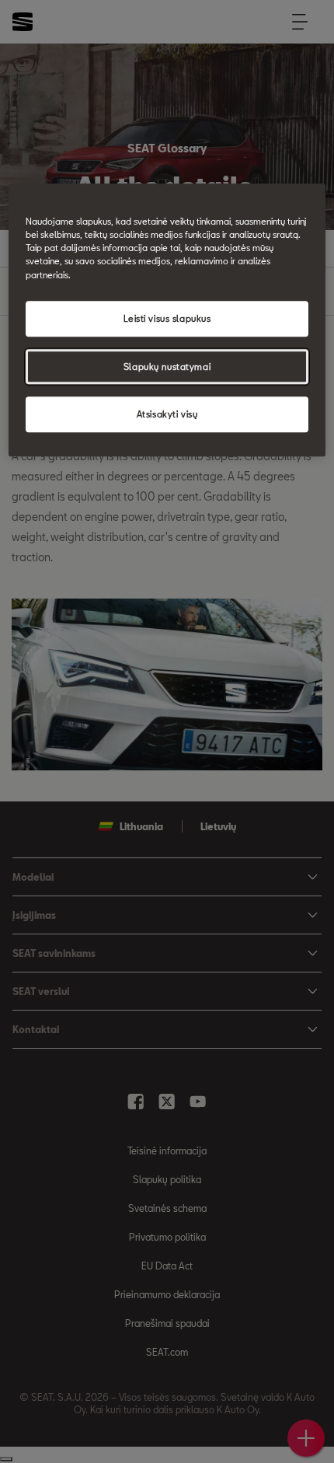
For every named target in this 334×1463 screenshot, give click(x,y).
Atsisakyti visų (167, 415)
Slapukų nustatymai (167, 366)
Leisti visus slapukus (167, 318)
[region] (167, 320)
